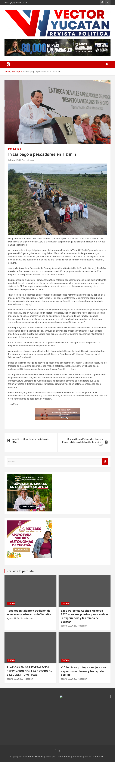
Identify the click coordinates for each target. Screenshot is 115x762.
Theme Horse (63, 756)
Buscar (105, 461)
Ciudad (11, 604)
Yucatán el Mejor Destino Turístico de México (30, 441)
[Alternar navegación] (8, 64)
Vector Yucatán (35, 756)
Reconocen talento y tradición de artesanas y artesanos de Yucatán (29, 612)
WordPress (98, 756)
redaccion (30, 160)
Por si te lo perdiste (20, 571)
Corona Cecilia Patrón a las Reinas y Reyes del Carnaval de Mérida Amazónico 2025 (82, 442)
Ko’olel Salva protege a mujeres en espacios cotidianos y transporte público (83, 671)
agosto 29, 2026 (14, 618)
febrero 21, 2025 (16, 160)
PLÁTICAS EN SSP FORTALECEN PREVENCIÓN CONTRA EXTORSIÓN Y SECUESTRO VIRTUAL (29, 671)
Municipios (14, 149)
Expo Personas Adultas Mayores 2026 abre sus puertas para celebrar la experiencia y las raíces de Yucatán (84, 616)
